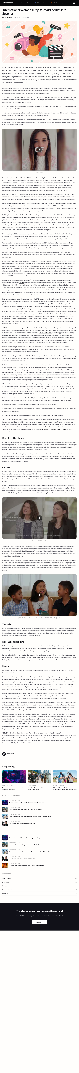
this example (44, 493)
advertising (29, 245)
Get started (38, 922)
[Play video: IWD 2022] (39, 149)
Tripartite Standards (45, 333)
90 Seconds (8, 328)
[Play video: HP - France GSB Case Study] (39, 518)
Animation (45, 429)
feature (21, 282)
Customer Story (67, 429)
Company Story (55, 429)
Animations (17, 687)
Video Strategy (7, 17)
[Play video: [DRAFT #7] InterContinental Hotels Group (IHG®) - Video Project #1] (39, 595)
